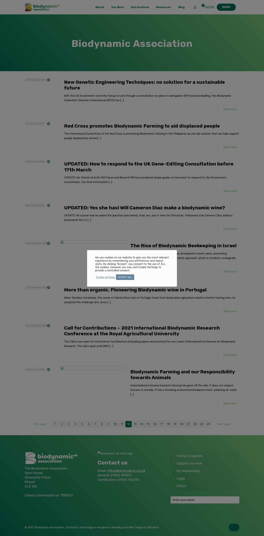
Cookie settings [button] (105, 277)
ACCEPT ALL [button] (125, 277)
